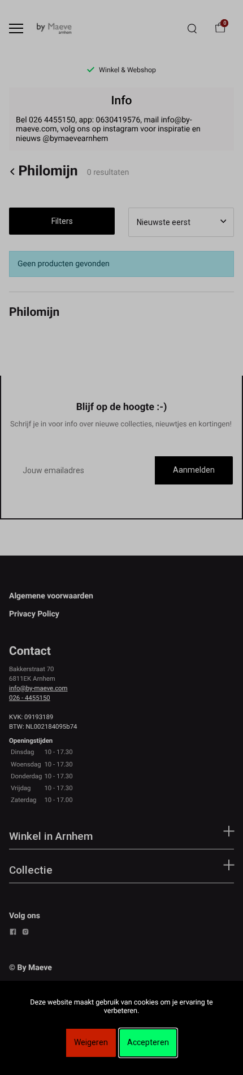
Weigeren (91, 1042)
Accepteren (148, 1042)
